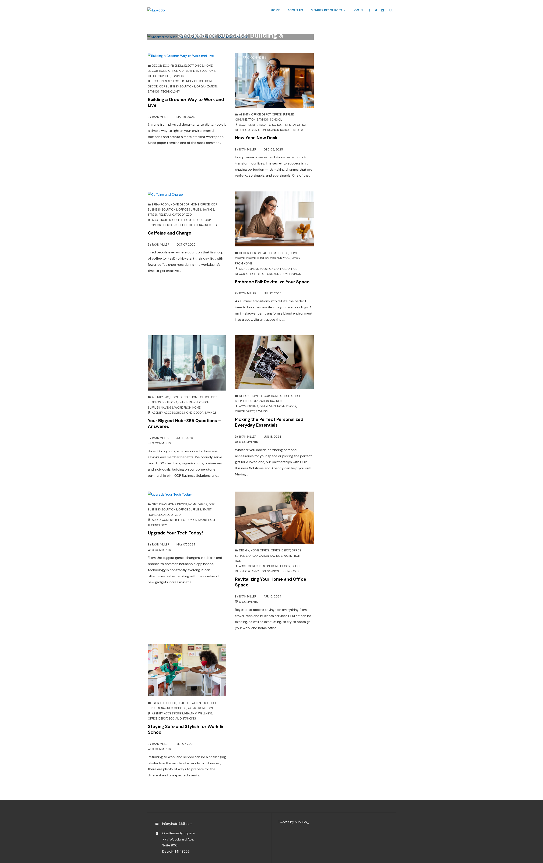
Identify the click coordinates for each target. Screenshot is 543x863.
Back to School (271, 125)
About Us (295, 10)
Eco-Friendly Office (188, 81)
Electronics (193, 65)
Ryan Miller (201, 57)
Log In (358, 10)
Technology (170, 91)
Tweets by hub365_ (293, 822)
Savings (262, 26)
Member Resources (326, 10)
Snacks (274, 26)
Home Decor (180, 204)
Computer (169, 520)
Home (275, 10)
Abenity (244, 114)
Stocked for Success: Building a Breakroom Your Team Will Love (230, 40)
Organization (206, 86)
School (276, 119)
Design (290, 125)
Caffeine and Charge (169, 233)
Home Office (168, 71)
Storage (299, 130)
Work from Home (187, 407)
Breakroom (187, 26)
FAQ (166, 397)
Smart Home (207, 520)
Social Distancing (182, 718)
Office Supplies (159, 76)
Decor (157, 65)
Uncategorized (180, 214)
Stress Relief (157, 214)
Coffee (177, 220)
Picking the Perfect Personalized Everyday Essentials (269, 422)
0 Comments (256, 57)
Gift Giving (267, 406)
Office (281, 269)
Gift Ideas (159, 504)
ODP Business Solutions (216, 26)
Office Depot (245, 26)
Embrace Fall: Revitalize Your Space (272, 282)
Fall (265, 253)
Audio (156, 520)
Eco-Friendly (173, 65)
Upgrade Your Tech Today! (175, 533)
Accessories (248, 125)
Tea (214, 225)
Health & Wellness (192, 703)
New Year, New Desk (256, 138)
